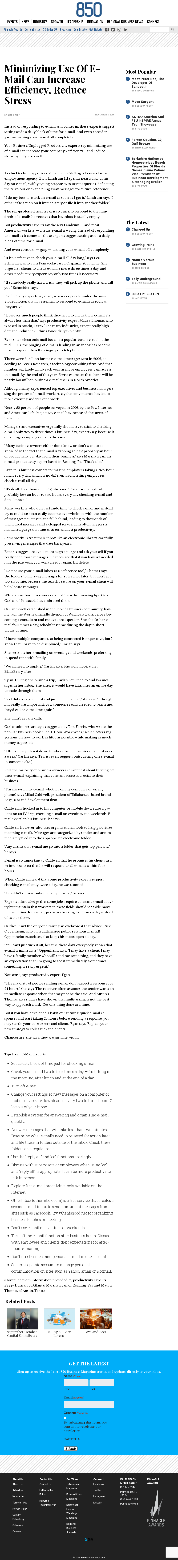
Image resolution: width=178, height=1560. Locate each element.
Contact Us (45, 1484)
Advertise (18, 1490)
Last (92, 1389)
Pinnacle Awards (13, 29)
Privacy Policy (20, 1508)
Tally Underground (146, 279)
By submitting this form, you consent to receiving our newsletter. (85, 1427)
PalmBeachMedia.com (132, 1503)
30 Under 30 (50, 29)
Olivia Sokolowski (146, 283)
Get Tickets (95, 29)
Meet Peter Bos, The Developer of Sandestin (148, 83)
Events (12, 21)
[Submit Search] (172, 29)
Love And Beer (95, 1331)
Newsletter (19, 1496)
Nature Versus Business (143, 262)
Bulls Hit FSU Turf (145, 294)
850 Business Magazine (89, 9)
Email (74, 1397)
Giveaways (65, 29)
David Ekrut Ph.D (145, 249)
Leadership (75, 21)
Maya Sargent (143, 102)
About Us (18, 1484)
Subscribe (18, 1525)
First (67, 1389)
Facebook (98, 1484)
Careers (17, 1531)
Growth (57, 21)
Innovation (95, 21)
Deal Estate (80, 29)
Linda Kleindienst (146, 148)
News (25, 21)
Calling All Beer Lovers (59, 1333)
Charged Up (141, 229)
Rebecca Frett (144, 106)
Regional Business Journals (71, 1528)
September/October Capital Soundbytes (22, 1333)
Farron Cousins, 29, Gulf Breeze (147, 142)
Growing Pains (143, 245)
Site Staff (13, 115)
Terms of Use (20, 1502)
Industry (40, 21)
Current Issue (33, 29)
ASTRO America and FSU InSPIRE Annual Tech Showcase (148, 120)
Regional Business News (125, 21)
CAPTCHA (72, 1439)
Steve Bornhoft (144, 91)
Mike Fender (142, 268)
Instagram (99, 1496)
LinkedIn (97, 1502)
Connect (153, 21)
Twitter (97, 1490)
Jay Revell (141, 298)
